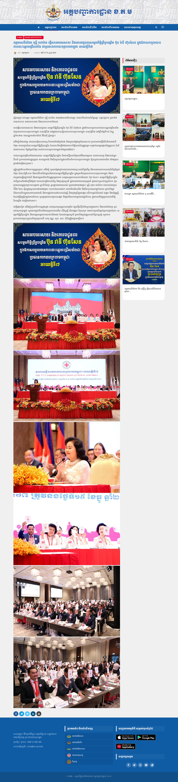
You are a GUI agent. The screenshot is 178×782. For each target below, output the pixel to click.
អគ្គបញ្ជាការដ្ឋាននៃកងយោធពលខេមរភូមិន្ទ (34, 37)
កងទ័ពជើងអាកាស (110, 27)
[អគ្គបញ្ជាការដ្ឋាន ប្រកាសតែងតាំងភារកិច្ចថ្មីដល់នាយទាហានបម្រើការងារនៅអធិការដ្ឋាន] (144, 79)
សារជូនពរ (20, 37)
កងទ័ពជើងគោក (69, 27)
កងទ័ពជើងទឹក (89, 27)
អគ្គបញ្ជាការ (50, 27)
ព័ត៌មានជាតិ (129, 69)
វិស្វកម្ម (74, 761)
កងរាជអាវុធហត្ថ (132, 27)
